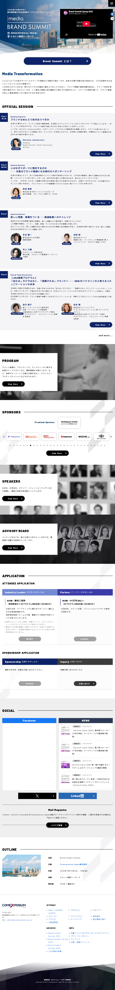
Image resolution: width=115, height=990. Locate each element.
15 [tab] (57, 445)
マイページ (75, 939)
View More (100, 154)
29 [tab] (105, 445)
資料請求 (96, 916)
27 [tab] (98, 445)
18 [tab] (67, 445)
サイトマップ (76, 919)
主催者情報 (53, 922)
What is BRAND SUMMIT (55, 911)
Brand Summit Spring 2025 (58, 940)
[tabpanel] (13, 436)
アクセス (52, 919)
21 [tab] (78, 445)
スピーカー (53, 916)
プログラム (75, 910)
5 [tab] (24, 445)
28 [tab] (101, 445)
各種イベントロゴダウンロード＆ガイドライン (90, 933)
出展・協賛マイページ (80, 942)
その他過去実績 (55, 951)
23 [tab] (84, 445)
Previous (4, 437)
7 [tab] (30, 445)
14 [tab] (54, 445)
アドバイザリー (77, 916)
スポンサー (97, 910)
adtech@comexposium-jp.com (19, 920)
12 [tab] (47, 445)
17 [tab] (64, 445)
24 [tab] (88, 445)
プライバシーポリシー (80, 936)
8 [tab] (34, 445)
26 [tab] (94, 445)
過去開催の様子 (99, 919)
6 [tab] (27, 445)
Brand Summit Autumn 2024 (54, 946)
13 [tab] (51, 445)
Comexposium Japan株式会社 (73, 864)
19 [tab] (71, 445)
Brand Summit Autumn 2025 (54, 934)
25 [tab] (91, 445)
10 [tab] (41, 445)
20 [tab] (74, 445)
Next (111, 437)
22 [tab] (81, 445)
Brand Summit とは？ (57, 61)
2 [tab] (14, 445)
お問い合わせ (84, 683)
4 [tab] (20, 445)
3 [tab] (17, 445)
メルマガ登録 (56, 825)
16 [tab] (61, 445)
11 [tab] (44, 445)
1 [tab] (10, 445)
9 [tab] (37, 445)
